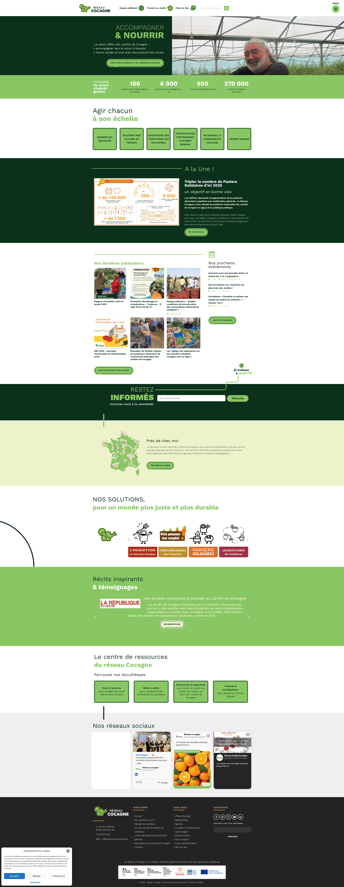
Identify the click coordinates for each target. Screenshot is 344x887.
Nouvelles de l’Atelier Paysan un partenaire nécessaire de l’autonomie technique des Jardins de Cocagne (145, 355)
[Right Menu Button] (335, 9)
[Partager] (158, 782)
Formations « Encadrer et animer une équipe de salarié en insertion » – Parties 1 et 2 (228, 299)
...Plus (138, 763)
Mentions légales (197, 882)
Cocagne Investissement (187, 828)
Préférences (59, 876)
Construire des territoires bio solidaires (149, 830)
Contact (139, 847)
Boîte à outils (151, 688)
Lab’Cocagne (181, 831)
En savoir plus (172, 624)
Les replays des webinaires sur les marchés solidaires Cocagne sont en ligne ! (183, 354)
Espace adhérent (128, 8)
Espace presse (182, 835)
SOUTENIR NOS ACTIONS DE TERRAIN (132, 139)
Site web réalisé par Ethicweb (174, 882)
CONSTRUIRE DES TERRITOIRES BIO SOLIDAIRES (158, 139)
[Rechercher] (226, 8)
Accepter (14, 876)
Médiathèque (181, 820)
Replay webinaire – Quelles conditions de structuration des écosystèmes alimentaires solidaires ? (183, 305)
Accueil (138, 816)
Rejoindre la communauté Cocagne (152, 843)
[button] (68, 851)
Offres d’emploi (182, 816)
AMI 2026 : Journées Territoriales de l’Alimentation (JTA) (110, 354)
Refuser (37, 876)
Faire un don (182, 8)
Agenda (179, 824)
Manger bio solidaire (145, 824)
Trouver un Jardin (156, 8)
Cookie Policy (35, 882)
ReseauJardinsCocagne (235, 756)
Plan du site (181, 847)
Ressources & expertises (190, 684)
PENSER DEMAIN (239, 139)
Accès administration (186, 843)
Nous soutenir (182, 839)
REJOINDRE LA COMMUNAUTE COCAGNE (212, 139)
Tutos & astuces (111, 688)
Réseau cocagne (150, 768)
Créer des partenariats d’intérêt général (151, 837)
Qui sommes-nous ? (145, 820)
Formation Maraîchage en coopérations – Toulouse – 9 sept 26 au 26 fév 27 (145, 304)
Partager (164, 783)
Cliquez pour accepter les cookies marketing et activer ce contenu (232, 742)
